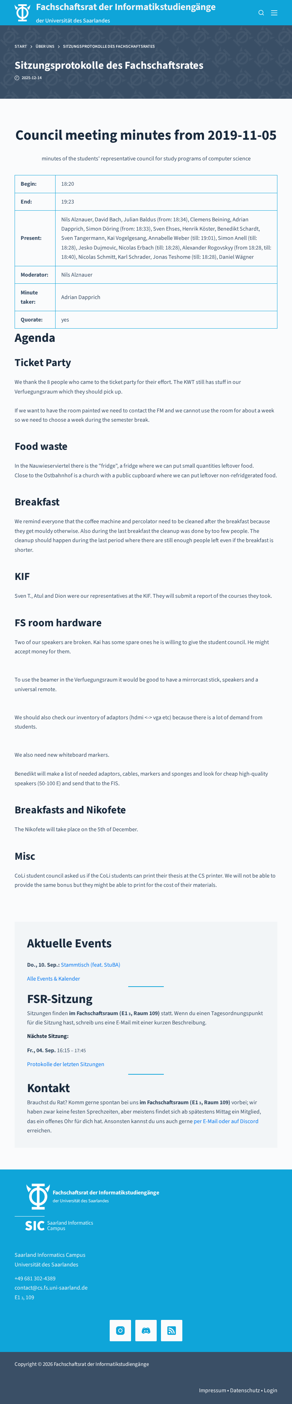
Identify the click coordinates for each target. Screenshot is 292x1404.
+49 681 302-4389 (35, 1278)
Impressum (212, 1390)
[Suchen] (261, 12)
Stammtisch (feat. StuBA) (90, 965)
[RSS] (171, 1330)
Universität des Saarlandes (46, 1265)
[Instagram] (120, 1330)
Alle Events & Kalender (53, 979)
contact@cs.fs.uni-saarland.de (51, 1288)
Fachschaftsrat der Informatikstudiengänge (126, 7)
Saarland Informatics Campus (50, 1255)
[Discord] (146, 1330)
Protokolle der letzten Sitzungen (65, 1064)
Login (270, 1390)
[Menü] (274, 13)
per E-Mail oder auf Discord (226, 1121)
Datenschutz (245, 1390)
